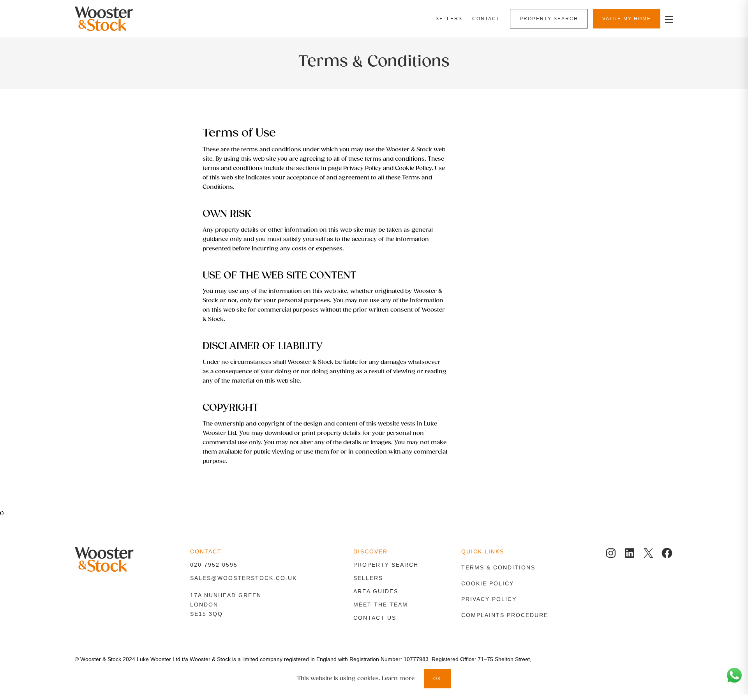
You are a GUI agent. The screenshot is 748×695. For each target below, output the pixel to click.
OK (437, 678)
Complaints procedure (504, 615)
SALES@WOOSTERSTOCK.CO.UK (243, 578)
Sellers (368, 578)
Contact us (374, 618)
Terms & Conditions (498, 567)
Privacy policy (489, 599)
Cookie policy (487, 583)
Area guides (375, 591)
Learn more (398, 678)
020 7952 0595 (214, 565)
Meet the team (380, 604)
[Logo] (119, 18)
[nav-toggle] (668, 19)
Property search (385, 565)
